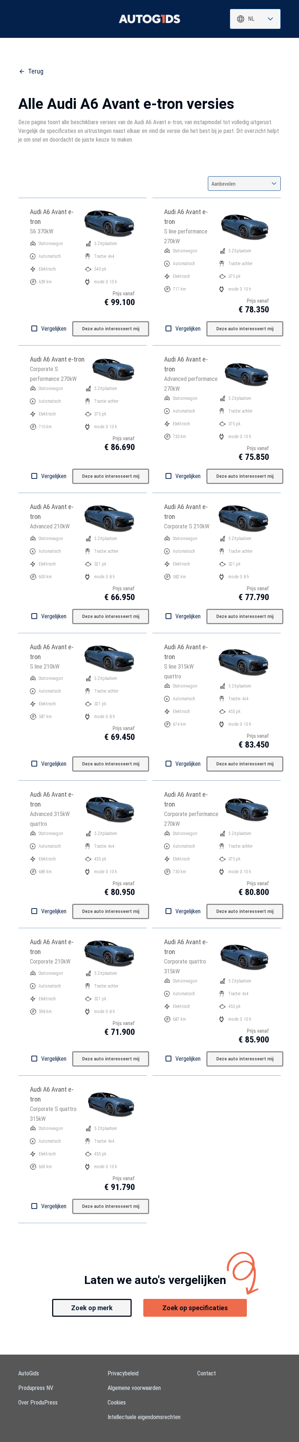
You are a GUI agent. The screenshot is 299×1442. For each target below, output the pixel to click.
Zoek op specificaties (195, 1308)
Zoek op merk (92, 1308)
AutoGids (28, 1373)
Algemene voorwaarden (134, 1387)
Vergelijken (53, 328)
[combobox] (255, 19)
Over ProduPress (38, 1402)
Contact (206, 1373)
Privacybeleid (123, 1373)
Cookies (117, 1402)
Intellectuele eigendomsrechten (144, 1417)
